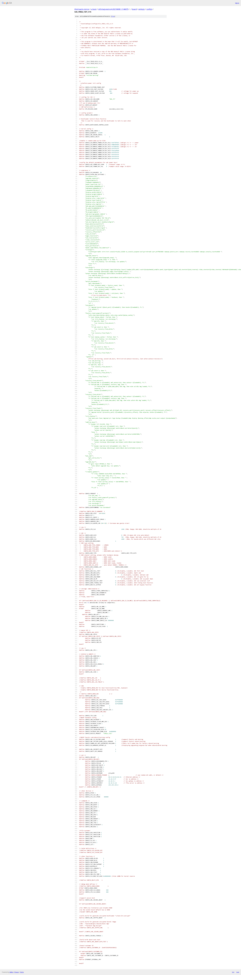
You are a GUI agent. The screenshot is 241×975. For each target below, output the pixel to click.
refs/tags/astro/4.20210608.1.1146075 (113, 9)
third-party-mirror (81, 9)
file (112, 16)
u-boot (93, 9)
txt (233, 972)
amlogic (141, 9)
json (237, 972)
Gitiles (11, 972)
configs (149, 9)
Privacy (16, 972)
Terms (22, 972)
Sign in (237, 3)
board (134, 9)
